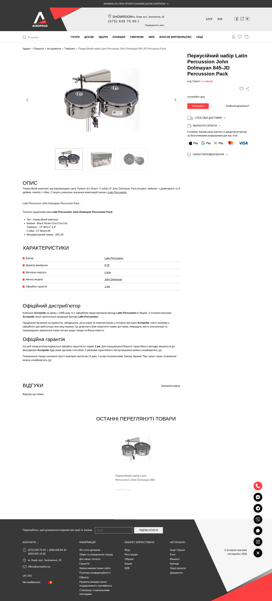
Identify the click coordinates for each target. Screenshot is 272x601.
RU (30, 575)
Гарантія (84, 563)
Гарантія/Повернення (208, 154)
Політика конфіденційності (94, 572)
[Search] (24, 37)
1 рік (107, 286)
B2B (220, 19)
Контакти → (31, 542)
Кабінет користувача (139, 542)
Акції (173, 550)
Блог (209, 19)
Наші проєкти (178, 568)
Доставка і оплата (89, 559)
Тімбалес (69, 48)
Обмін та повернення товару (96, 554)
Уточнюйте (198, 106)
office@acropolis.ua (39, 566)
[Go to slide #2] (101, 158)
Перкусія (39, 48)
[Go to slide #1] (69, 158)
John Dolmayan (113, 279)
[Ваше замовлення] (233, 37)
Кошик (128, 563)
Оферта (84, 577)
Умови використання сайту (95, 568)
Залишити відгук (170, 386)
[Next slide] (175, 100)
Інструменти (54, 48)
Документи (176, 572)
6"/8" (107, 265)
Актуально (177, 542)
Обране (129, 559)
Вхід (127, 550)
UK (24, 575)
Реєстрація (131, 554)
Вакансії (175, 559)
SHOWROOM (122, 16)
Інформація (87, 542)
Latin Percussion (117, 192)
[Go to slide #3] (133, 158)
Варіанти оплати (205, 125)
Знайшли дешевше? (237, 106)
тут (160, 350)
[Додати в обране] (241, 89)
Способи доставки (208, 117)
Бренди (174, 563)
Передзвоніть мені (154, 25)
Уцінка (181, 550)
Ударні (26, 48)
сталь (108, 272)
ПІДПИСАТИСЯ (148, 530)
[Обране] (239, 36)
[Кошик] (247, 37)
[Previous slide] (27, 100)
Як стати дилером (89, 550)
